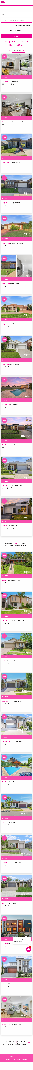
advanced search (16, 30)
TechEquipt (24, 1059)
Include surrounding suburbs (22, 25)
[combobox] (16, 14)
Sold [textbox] (3, 14)
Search (16, 36)
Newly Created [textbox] (17, 50)
